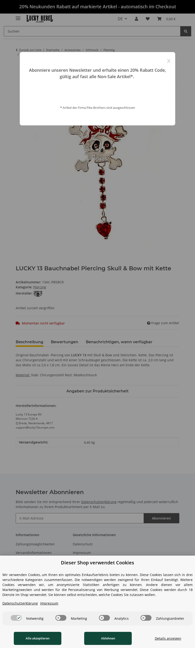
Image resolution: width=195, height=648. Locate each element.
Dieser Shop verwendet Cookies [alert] (97, 562)
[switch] (16, 618)
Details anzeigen (168, 638)
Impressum (49, 603)
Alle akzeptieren (37, 638)
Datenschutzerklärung (20, 603)
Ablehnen (108, 638)
